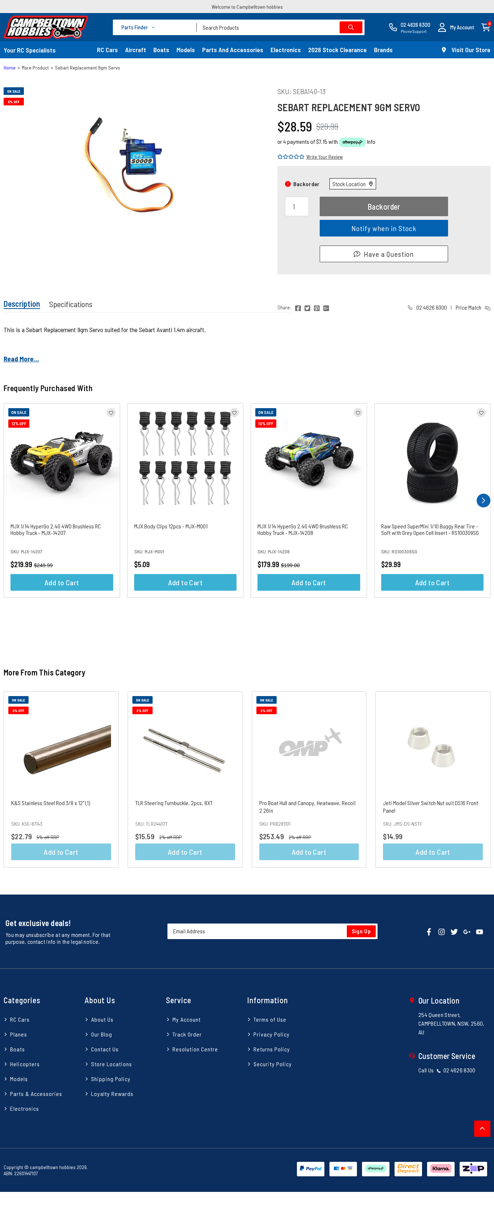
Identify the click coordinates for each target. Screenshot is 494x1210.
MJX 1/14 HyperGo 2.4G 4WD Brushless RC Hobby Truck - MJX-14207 (55, 529)
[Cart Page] (485, 27)
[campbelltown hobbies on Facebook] (429, 931)
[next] (483, 500)
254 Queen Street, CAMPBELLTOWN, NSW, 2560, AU (451, 1023)
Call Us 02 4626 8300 (447, 1070)
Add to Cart (61, 582)
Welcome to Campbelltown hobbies (247, 7)
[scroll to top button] (482, 1129)
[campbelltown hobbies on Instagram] (441, 931)
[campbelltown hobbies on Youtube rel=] (479, 931)
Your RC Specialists (30, 50)
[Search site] (351, 27)
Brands (383, 50)
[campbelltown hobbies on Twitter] (454, 931)
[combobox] (281, 27)
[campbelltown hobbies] (46, 27)
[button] (456, 27)
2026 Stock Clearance (337, 50)
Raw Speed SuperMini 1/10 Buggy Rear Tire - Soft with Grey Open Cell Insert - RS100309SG (430, 529)
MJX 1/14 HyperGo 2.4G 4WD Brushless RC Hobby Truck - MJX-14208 (302, 529)
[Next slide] (477, 779)
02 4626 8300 (431, 307)
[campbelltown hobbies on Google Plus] (466, 931)
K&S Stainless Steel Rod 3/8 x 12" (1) (50, 802)
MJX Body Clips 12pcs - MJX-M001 (171, 526)
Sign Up (361, 931)
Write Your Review (324, 157)
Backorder (383, 206)
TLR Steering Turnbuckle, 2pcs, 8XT (174, 802)
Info (371, 141)
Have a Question (389, 254)
